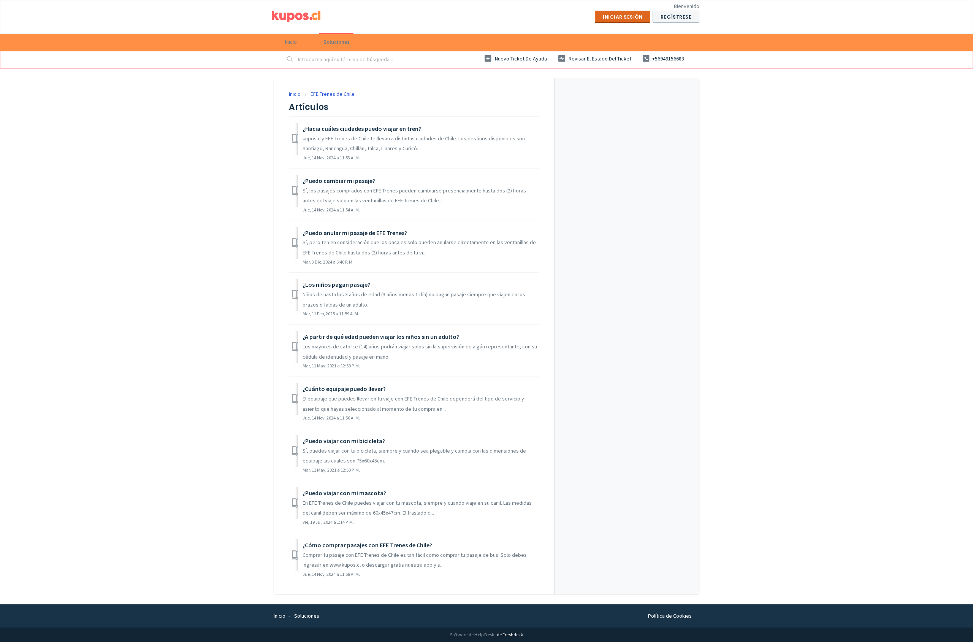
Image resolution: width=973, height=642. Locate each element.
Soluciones (336, 41)
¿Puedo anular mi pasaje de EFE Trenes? (355, 233)
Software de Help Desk (472, 634)
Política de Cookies (670, 615)
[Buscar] (290, 59)
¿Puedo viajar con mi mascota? (344, 493)
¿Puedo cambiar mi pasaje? (339, 180)
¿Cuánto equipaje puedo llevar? (344, 389)
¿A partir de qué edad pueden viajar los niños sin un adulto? (381, 336)
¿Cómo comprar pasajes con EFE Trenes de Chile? (367, 545)
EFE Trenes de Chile (333, 94)
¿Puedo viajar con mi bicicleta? (344, 441)
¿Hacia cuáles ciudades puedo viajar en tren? (362, 128)
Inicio (291, 41)
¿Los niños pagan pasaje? (336, 284)
